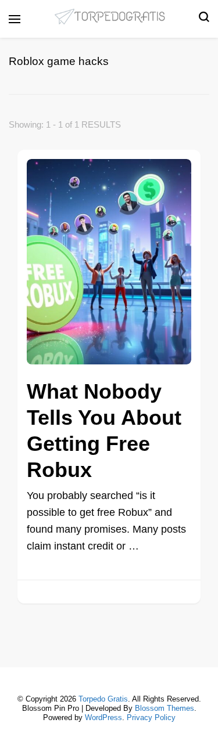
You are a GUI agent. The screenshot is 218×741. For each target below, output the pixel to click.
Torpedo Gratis (103, 699)
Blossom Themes (164, 708)
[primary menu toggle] (14, 19)
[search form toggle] (204, 19)
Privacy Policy (151, 717)
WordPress (103, 717)
